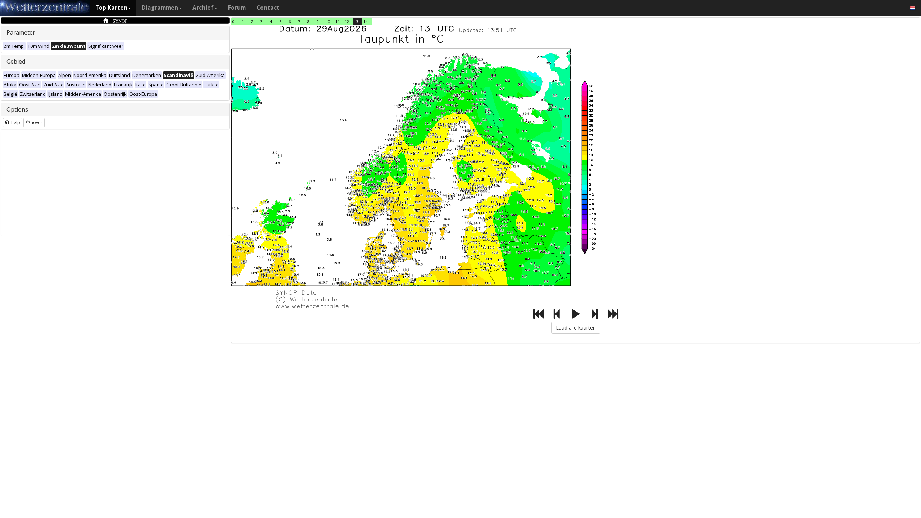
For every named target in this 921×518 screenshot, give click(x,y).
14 (365, 21)
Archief (203, 8)
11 (337, 21)
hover (36, 122)
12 (347, 21)
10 (328, 21)
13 (356, 21)
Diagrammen (160, 8)
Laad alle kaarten (576, 327)
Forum (237, 8)
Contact (268, 8)
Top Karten (111, 8)
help (15, 122)
